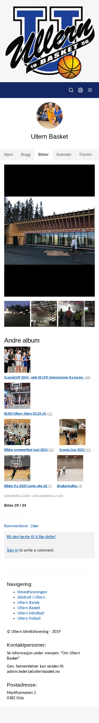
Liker (35, 526)
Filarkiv (85, 155)
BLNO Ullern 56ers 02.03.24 (28, 414)
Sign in (12, 550)
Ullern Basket (28, 608)
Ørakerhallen (69, 486)
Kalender (64, 155)
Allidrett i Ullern (31, 597)
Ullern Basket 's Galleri (17, 495)
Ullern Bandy (28, 603)
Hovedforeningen (32, 592)
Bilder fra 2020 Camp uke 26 (28, 486)
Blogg (26, 155)
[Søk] (71, 90)
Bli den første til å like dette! (31, 537)
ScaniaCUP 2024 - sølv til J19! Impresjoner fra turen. (47, 378)
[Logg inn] (80, 90)
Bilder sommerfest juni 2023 (29, 450)
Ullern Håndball (30, 613)
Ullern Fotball (29, 619)
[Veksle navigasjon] (90, 90)
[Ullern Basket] (49, 41)
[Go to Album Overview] (17, 360)
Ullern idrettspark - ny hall (47, 495)
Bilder (43, 155)
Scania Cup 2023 (75, 450)
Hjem (8, 155)
